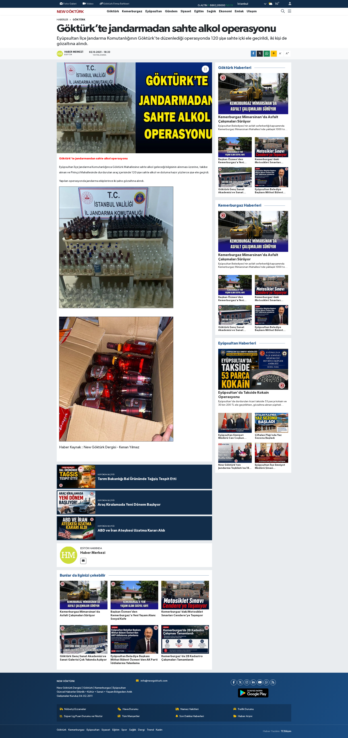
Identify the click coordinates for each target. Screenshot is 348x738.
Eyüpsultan (153, 11)
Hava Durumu (130, 709)
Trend (150, 729)
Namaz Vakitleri (190, 709)
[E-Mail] (83, 561)
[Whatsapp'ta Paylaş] (267, 54)
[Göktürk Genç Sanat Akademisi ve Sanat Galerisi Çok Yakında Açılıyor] (83, 639)
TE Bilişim (286, 731)
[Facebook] (234, 682)
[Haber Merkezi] (68, 555)
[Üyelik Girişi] (288, 4)
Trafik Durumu (246, 709)
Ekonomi (225, 11)
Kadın (159, 729)
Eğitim (199, 11)
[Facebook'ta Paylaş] (253, 54)
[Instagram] (247, 682)
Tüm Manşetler (131, 716)
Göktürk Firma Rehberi (116, 3)
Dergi (141, 729)
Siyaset (186, 11)
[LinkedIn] (253, 682)
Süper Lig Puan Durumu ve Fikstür (83, 716)
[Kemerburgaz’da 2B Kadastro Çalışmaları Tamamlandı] (185, 639)
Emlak (239, 11)
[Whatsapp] (266, 682)
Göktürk (113, 11)
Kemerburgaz (132, 11)
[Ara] (282, 11)
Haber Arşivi (245, 716)
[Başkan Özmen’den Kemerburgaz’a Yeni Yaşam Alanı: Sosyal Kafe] (134, 595)
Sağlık (211, 11)
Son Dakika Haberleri (191, 716)
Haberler (62, 19)
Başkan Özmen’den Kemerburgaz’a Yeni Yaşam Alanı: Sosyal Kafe (133, 615)
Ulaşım (252, 11)
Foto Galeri (69, 3)
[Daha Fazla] (274, 54)
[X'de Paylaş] (260, 54)
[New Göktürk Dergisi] (70, 11)
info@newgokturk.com (154, 680)
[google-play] (253, 692)
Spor (124, 729)
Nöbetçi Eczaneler (75, 709)
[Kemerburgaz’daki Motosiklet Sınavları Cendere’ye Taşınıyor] (185, 595)
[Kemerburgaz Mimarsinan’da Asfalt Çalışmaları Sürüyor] (83, 595)
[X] (240, 682)
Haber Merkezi (92, 553)
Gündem (171, 11)
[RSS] (273, 682)
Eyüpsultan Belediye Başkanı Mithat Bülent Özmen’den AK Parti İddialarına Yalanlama (134, 660)
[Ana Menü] (289, 11)
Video (90, 3)
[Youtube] (260, 682)
